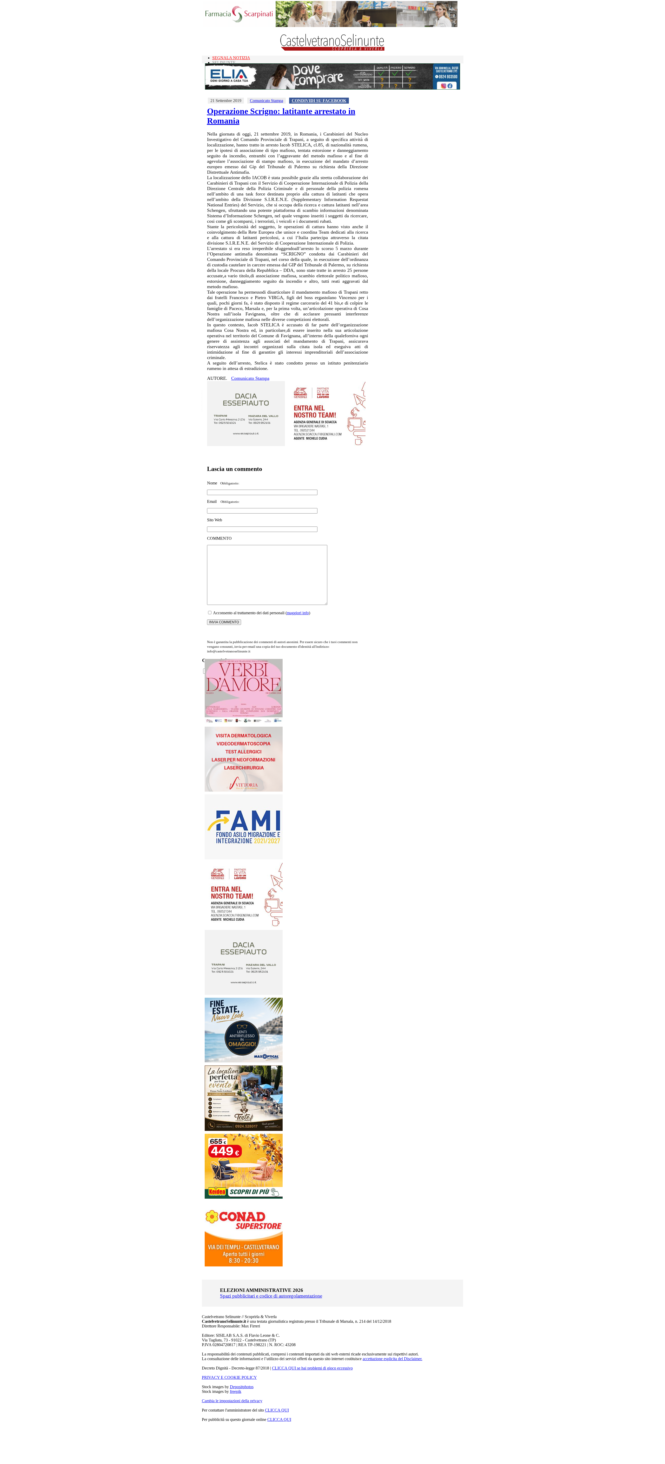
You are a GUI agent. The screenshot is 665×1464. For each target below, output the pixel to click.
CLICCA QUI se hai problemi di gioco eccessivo (312, 1368)
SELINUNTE (224, 62)
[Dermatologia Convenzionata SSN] (244, 790)
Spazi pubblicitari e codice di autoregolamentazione (271, 1296)
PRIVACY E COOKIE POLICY (229, 1377)
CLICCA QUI (277, 1410)
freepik (235, 1391)
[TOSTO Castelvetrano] (244, 1129)
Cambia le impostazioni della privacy (232, 1401)
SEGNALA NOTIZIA (231, 58)
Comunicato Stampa (266, 100)
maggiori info (298, 613)
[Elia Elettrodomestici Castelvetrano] (332, 88)
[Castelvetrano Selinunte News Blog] (332, 49)
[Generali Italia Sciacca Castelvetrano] (326, 444)
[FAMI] (244, 858)
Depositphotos (242, 1387)
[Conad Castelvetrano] (244, 1265)
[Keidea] (244, 1197)
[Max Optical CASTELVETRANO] (244, 1061)
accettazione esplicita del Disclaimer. (392, 1359)
